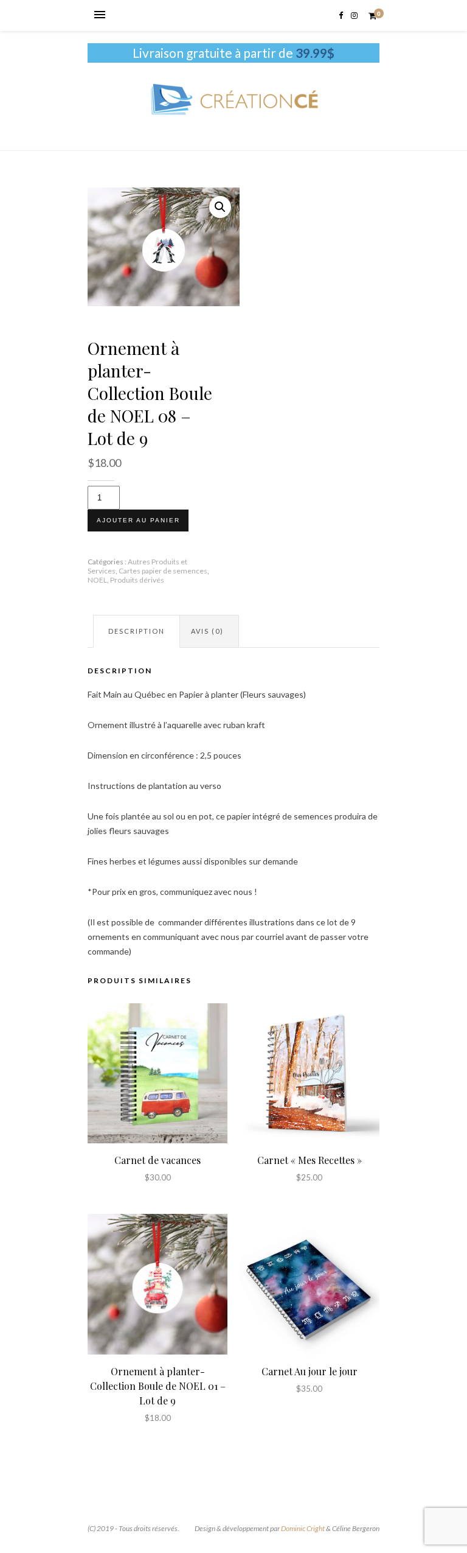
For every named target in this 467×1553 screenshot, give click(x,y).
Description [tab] (136, 631)
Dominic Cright (303, 1528)
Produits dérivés (137, 579)
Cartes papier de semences (163, 570)
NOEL (97, 579)
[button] (220, 207)
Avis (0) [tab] (207, 631)
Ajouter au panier (138, 520)
